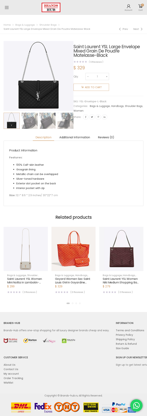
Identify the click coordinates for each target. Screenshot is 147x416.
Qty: (76, 76)
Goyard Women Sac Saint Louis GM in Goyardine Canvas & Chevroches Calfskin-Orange (72, 284)
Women (79, 111)
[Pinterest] (98, 117)
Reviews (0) (106, 137)
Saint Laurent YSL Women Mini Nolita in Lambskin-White (24, 282)
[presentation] (76, 121)
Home (7, 25)
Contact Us (11, 369)
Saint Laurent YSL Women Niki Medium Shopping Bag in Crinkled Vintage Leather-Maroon (121, 284)
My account (11, 374)
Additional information (74, 137)
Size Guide (122, 348)
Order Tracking (13, 378)
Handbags (117, 106)
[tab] (43, 137)
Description (43, 137)
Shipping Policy (125, 339)
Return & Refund (126, 344)
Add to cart (93, 87)
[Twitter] (92, 117)
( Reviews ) (96, 62)
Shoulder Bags (48, 25)
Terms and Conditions (130, 330)
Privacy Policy (124, 335)
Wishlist (8, 382)
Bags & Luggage (25, 25)
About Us (9, 365)
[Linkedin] (104, 117)
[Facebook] (85, 117)
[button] (25, 267)
